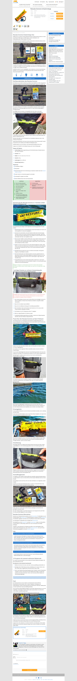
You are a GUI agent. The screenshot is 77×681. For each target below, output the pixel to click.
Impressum (34, 679)
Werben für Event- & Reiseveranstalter (56, 61)
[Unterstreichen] (19, 660)
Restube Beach (34, 516)
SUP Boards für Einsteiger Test (54, 40)
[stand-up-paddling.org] (15, 1)
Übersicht (50, 54)
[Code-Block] (25, 660)
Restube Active (24, 517)
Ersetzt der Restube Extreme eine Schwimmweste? (23, 542)
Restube (52, 13)
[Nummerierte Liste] (22, 660)
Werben (46, 679)
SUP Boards (37, 1)
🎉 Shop (56, 1)
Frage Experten (51, 1)
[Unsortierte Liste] (23, 660)
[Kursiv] (18, 660)
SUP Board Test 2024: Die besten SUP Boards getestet (56, 76)
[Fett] (17, 660)
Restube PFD (43, 517)
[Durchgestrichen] (20, 660)
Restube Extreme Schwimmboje (20, 627)
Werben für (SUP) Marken (53, 56)
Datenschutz (38, 679)
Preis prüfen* (59, 13)
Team (43, 679)
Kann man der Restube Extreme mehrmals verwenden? (24, 551)
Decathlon (52, 16)
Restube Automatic (34, 527)
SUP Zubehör (42, 1)
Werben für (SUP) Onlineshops (54, 57)
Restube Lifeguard (30, 529)
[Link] (27, 660)
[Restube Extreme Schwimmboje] (17, 632)
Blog (47, 1)
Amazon (52, 18)
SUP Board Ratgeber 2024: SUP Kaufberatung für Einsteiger (54, 81)
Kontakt (49, 679)
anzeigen (33, 78)
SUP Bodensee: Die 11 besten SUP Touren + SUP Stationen (55, 70)
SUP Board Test (51, 37)
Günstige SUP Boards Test (53, 41)
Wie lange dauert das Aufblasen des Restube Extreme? (24, 533)
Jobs (41, 679)
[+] (29, 660)
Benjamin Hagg (22, 643)
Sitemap (51, 679)
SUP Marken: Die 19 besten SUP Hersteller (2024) (55, 79)
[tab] (29, 534)
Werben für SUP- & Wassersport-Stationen (55, 59)
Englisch (61, 1)
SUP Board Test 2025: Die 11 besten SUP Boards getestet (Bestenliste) (56, 73)
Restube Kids (35, 520)
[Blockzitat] (24, 660)
